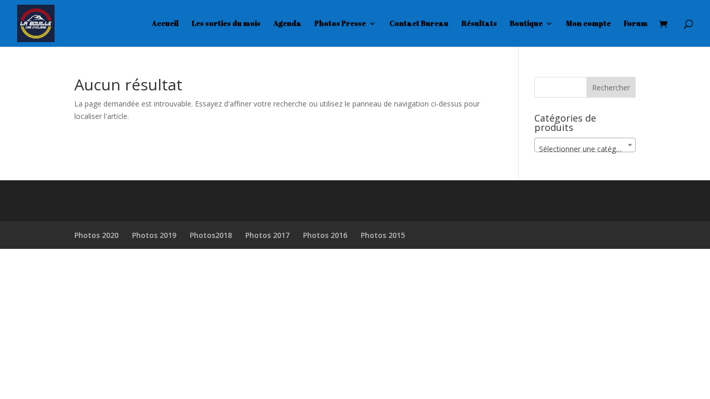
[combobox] (585, 145)
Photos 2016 (325, 235)
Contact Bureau (419, 24)
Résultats (479, 24)
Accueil (165, 24)
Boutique (526, 24)
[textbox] (585, 149)
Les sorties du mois (226, 24)
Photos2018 (211, 235)
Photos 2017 (267, 235)
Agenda (287, 24)
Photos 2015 (383, 235)
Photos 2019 (154, 235)
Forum (636, 24)
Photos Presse (340, 24)
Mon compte (588, 24)
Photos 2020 (96, 235)
